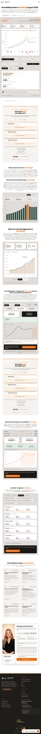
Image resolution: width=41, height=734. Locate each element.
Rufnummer (30, 636)
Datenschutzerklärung (21, 656)
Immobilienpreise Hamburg (5, 706)
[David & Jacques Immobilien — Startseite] (5, 2)
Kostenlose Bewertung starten (12, 476)
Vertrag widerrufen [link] (24, 696)
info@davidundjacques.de (27, 706)
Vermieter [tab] (22, 305)
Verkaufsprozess (4, 703)
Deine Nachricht (19, 645)
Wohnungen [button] (20, 63)
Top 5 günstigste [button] (14, 495)
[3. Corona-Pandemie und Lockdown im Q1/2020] (22, 52)
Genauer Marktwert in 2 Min (29, 347)
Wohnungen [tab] (34, 194)
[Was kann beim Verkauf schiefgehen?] (29, 609)
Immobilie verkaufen (4, 701)
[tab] (9, 308)
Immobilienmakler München (26, 679)
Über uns (23, 682)
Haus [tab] (11, 305)
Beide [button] (33, 63)
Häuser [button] (8, 63)
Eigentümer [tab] (17, 305)
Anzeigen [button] (21, 68)
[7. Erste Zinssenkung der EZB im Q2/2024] (30, 52)
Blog (22, 684)
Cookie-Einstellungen (25, 694)
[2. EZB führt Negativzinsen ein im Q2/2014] (11, 52)
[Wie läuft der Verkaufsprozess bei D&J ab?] (11, 609)
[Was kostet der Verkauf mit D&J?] (11, 593)
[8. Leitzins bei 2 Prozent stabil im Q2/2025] (32, 52)
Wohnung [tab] (6, 305)
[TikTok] (19, 728)
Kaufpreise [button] (5, 68)
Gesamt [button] (8, 59)
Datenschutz (23, 692)
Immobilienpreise (8, 100)
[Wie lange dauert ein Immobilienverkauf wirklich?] (29, 593)
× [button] (19, 498)
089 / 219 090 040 (26, 705)
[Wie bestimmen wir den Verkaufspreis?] (29, 576)
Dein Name (18, 636)
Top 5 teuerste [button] (21, 495)
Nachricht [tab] (21, 633)
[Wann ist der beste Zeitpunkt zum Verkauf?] (11, 576)
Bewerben (23, 686)
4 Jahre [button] (20, 59)
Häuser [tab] (29, 194)
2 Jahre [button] (33, 59)
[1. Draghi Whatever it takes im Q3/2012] (8, 52)
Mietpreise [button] (11, 68)
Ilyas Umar (14, 15)
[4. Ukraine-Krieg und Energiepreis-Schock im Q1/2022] (26, 52)
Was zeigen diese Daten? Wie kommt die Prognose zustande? (15, 91)
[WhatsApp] (24, 728)
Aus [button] (17, 68)
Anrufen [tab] (27, 633)
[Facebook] (22, 728)
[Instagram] (17, 728)
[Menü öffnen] (39, 2)
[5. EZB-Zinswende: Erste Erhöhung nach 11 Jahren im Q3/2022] (27, 53)
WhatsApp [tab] (34, 633)
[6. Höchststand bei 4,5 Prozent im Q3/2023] (29, 52)
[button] (20, 469)
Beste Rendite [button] (27, 495)
